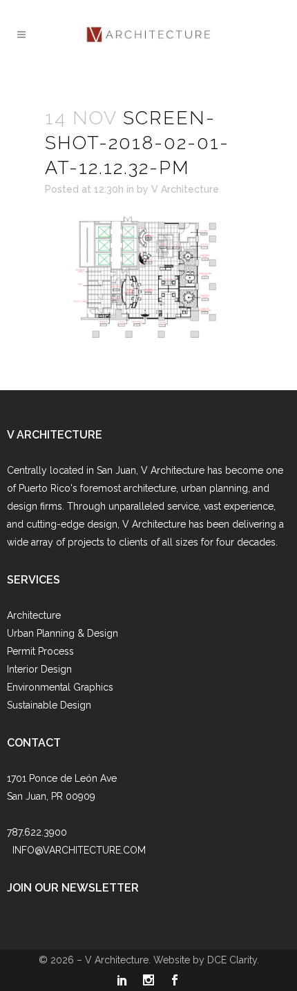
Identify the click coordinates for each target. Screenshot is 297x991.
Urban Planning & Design (62, 633)
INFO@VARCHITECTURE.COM (79, 850)
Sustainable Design (49, 705)
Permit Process (40, 651)
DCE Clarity (232, 959)
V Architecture (185, 189)
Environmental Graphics (60, 687)
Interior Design (39, 669)
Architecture (34, 615)
